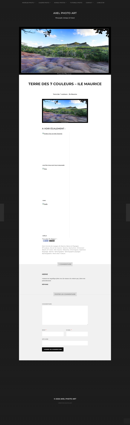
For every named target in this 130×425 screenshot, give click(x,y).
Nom (44, 330)
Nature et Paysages (72, 246)
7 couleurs (46, 248)
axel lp (66, 248)
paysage (45, 251)
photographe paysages (73, 251)
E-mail (69, 330)
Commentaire (47, 304)
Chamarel (81, 248)
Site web (45, 339)
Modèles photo (28, 2)
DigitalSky (68, 403)
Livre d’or (100, 2)
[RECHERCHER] (109, 2)
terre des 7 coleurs (59, 253)
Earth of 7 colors (48, 250)
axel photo (72, 248)
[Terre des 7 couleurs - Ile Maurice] (65, 111)
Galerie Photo (44, 2)
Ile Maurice (62, 246)
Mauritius (66, 250)
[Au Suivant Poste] (128, 212)
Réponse (45, 284)
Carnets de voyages (52, 246)
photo (52, 251)
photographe (59, 251)
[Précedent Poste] (2, 212)
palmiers (83, 250)
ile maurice (58, 250)
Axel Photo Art (65, 13)
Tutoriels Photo (76, 2)
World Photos (59, 2)
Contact (89, 2)
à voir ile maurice (56, 248)
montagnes (75, 250)
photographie (47, 253)
